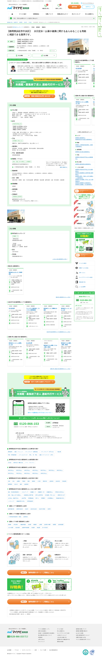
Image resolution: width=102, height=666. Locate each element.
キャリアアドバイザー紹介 (63, 633)
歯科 (21, 484)
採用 (36, 650)
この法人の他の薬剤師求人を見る (59, 259)
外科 (13, 481)
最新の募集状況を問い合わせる (37, 96)
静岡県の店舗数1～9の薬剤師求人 (83, 184)
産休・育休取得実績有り (13, 492)
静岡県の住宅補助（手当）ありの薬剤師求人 (84, 180)
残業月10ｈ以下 (61, 495)
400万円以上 (27, 470)
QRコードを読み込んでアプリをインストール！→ (40, 412)
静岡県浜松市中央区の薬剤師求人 (83, 139)
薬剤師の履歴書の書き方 (81, 631)
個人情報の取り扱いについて (45, 635)
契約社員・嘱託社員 (18, 462)
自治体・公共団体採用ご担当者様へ (46, 633)
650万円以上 (11, 473)
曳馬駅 (54, 524)
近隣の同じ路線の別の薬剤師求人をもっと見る (60, 368)
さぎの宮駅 (10, 527)
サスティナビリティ (26, 650)
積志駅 (38, 527)
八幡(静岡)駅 (23, 524)
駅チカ (37, 498)
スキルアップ (25, 492)
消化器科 (64, 481)
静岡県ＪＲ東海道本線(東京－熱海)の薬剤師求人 (84, 145)
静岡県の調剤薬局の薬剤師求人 (83, 164)
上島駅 (40, 524)
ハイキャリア (11, 501)
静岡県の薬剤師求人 (80, 137)
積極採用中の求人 (21, 501)
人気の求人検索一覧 (61, 637)
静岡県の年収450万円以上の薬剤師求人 (84, 158)
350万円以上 (19, 470)
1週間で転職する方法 (81, 637)
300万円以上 (11, 470)
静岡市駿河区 (11, 509)
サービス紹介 (22, 14)
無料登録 (74, 6)
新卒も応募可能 (39, 495)
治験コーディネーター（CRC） (46, 454)
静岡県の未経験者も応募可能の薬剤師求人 (84, 173)
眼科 (29, 481)
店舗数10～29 (41, 492)
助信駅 (33, 527)
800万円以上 (27, 473)
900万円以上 (35, 473)
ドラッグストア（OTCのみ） (47, 451)
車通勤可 (29, 161)
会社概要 (9, 650)
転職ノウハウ (49, 14)
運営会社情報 (60, 641)
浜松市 (26, 509)
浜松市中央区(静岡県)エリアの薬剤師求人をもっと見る (58, 331)
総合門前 (24, 498)
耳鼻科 (23, 481)
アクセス (53, 50)
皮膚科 (18, 481)
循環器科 (10, 484)
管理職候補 (30, 498)
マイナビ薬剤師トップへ (44, 629)
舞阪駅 (35, 524)
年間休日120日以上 (59, 492)
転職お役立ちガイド (62, 14)
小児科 (39, 481)
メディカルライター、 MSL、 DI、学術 (28, 454)
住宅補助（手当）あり (17, 140)
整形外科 (45, 481)
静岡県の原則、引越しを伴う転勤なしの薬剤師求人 (84, 177)
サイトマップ (41, 641)
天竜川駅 (15, 524)
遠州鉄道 (25, 516)
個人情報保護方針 (53, 650)
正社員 (9, 462)
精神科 (33, 481)
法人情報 (46, 55)
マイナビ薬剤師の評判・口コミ (83, 639)
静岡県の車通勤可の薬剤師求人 (83, 183)
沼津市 (49, 509)
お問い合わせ (41, 639)
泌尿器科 (26, 484)
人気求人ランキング (61, 635)
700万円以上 (19, 473)
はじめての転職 (79, 633)
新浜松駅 (18, 527)
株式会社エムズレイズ (18, 27)
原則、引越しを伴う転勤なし (19, 161)
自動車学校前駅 (25, 527)
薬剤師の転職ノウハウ (81, 629)
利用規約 (40, 637)
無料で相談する (63, 167)
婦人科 (16, 484)
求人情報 (20, 55)
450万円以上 (35, 470)
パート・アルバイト (29, 462)
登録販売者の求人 (60, 498)
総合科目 (58, 481)
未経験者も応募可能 (17, 196)
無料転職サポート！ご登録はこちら (38, 572)
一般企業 (59, 451)
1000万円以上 (44, 473)
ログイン (88, 6)
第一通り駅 (45, 527)
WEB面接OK (30, 501)
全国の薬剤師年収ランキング (82, 635)
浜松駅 (29, 524)
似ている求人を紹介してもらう (37, 382)
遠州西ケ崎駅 (47, 524)
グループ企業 (43, 650)
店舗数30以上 (50, 492)
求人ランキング (76, 14)
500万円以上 (43, 470)
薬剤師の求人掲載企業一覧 (63, 639)
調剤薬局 (10, 451)
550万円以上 (52, 470)
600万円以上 (60, 470)
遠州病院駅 (60, 524)
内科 (9, 481)
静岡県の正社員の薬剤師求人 (82, 151)
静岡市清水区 (20, 509)
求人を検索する (89, 14)
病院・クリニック (19, 451)
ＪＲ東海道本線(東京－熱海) (14, 516)
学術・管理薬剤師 (12, 454)
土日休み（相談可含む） (13, 498)
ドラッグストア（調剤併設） (32, 451)
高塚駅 (9, 524)
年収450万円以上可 (17, 123)
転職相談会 (36, 14)
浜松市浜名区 (34, 509)
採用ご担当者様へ (75, 3)
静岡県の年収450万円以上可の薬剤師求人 (84, 170)
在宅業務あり (51, 498)
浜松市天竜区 (42, 509)
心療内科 (51, 481)
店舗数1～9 (15, 236)
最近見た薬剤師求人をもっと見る (63, 297)
